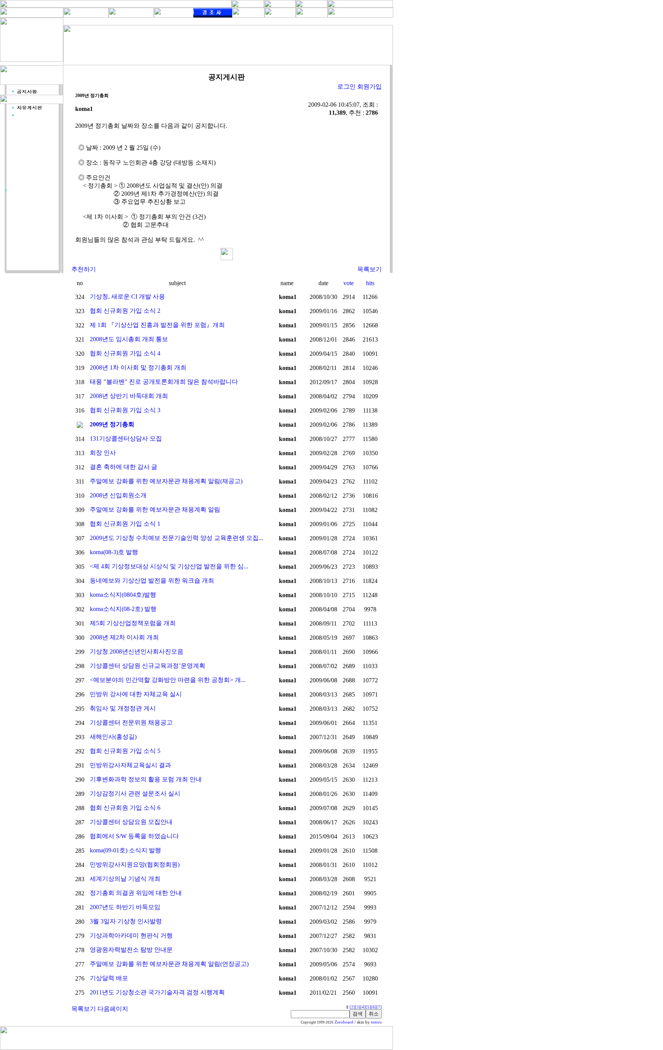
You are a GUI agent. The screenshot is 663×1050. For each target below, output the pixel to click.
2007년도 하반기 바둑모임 (125, 907)
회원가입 (369, 86)
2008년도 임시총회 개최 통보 (129, 339)
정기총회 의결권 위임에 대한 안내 (136, 893)
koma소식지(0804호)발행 (123, 594)
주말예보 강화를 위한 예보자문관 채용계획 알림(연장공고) (169, 964)
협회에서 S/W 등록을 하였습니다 (134, 836)
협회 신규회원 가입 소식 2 (125, 310)
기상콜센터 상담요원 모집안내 (131, 822)
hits (370, 283)
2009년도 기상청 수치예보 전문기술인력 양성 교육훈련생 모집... (176, 538)
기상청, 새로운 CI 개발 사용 (127, 296)
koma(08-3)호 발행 (114, 552)
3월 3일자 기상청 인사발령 (126, 921)
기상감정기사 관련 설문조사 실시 (135, 793)
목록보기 (369, 269)
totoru (376, 1022)
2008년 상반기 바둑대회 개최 (129, 396)
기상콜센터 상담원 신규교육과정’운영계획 (147, 665)
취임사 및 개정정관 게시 (123, 708)
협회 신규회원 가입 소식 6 (125, 807)
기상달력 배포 (109, 978)
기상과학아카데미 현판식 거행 (131, 935)
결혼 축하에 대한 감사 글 (123, 467)
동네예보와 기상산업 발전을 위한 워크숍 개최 (152, 580)
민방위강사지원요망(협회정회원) (135, 864)
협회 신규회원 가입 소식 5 (125, 751)
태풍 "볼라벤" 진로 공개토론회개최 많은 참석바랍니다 (164, 381)
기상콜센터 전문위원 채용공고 (131, 722)
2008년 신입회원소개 (118, 495)
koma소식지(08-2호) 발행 (123, 609)
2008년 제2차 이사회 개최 (124, 637)
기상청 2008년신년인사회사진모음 (136, 651)
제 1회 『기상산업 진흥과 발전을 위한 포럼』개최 (157, 325)
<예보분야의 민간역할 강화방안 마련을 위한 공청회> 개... (168, 680)
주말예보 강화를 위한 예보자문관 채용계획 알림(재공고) (166, 481)
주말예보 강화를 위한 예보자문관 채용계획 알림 (155, 509)
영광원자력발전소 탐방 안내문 (131, 949)
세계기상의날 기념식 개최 (125, 878)
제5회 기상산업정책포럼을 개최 (133, 623)
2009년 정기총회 (112, 424)
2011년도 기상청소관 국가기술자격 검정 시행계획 (157, 992)
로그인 (346, 86)
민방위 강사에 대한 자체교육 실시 (136, 694)
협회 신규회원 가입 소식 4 (125, 353)
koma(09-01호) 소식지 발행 (125, 850)
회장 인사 (103, 452)
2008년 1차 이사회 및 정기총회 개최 (138, 367)
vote (348, 283)
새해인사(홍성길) (113, 736)
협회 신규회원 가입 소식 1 (125, 523)
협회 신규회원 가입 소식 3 (125, 410)
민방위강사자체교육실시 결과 (130, 765)
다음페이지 (112, 1008)
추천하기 (83, 269)
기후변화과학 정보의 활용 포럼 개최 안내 (146, 779)
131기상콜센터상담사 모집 (126, 438)
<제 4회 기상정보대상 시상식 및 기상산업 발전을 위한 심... (169, 566)
